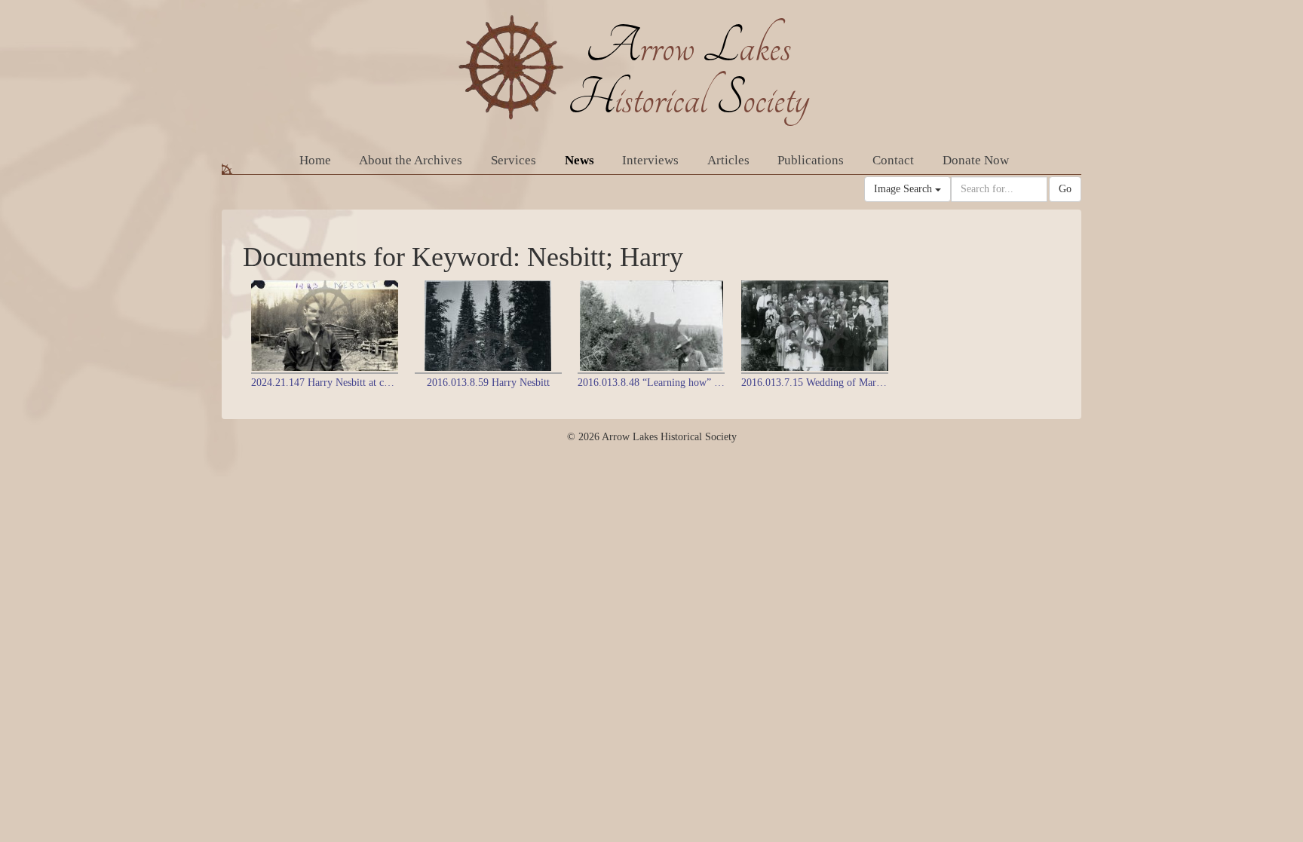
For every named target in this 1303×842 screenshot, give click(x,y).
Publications (810, 160)
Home (315, 160)
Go (1065, 188)
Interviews (650, 160)
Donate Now (976, 160)
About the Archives (410, 160)
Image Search (904, 188)
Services (513, 160)
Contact (893, 160)
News (579, 160)
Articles (728, 160)
